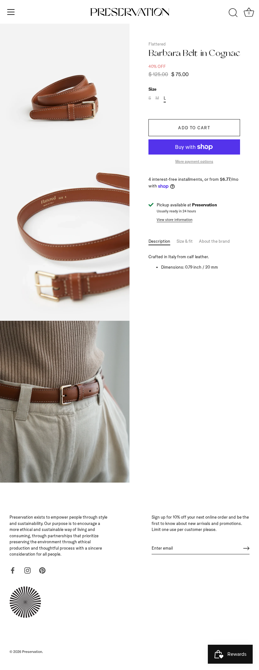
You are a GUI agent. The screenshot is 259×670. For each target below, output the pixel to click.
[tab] (162, 241)
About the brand (214, 241)
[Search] (233, 13)
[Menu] (11, 12)
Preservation (32, 651)
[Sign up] (246, 548)
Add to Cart (194, 127)
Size (152, 89)
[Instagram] (27, 569)
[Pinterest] (42, 569)
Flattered (157, 43)
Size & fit (185, 241)
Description (159, 241)
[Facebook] (12, 569)
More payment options (194, 161)
